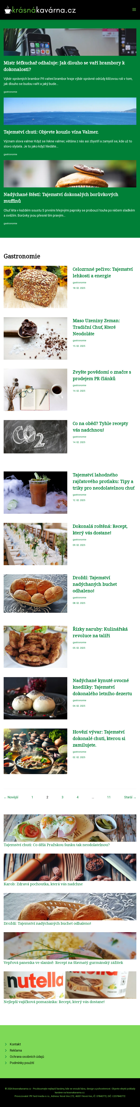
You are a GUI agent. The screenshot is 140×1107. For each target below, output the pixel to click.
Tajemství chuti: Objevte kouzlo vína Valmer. (51, 132)
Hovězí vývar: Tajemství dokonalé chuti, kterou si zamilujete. (99, 738)
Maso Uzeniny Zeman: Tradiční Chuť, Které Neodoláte (96, 327)
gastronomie (10, 91)
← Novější (11, 797)
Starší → (130, 797)
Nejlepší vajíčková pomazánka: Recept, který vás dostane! (54, 1001)
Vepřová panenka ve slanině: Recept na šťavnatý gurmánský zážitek (63, 962)
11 (109, 797)
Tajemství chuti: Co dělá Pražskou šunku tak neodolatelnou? (57, 844)
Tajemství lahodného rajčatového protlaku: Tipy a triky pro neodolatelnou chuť (103, 481)
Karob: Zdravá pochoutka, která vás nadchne (43, 883)
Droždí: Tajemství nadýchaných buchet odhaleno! (95, 584)
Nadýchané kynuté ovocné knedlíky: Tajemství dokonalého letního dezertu (102, 686)
